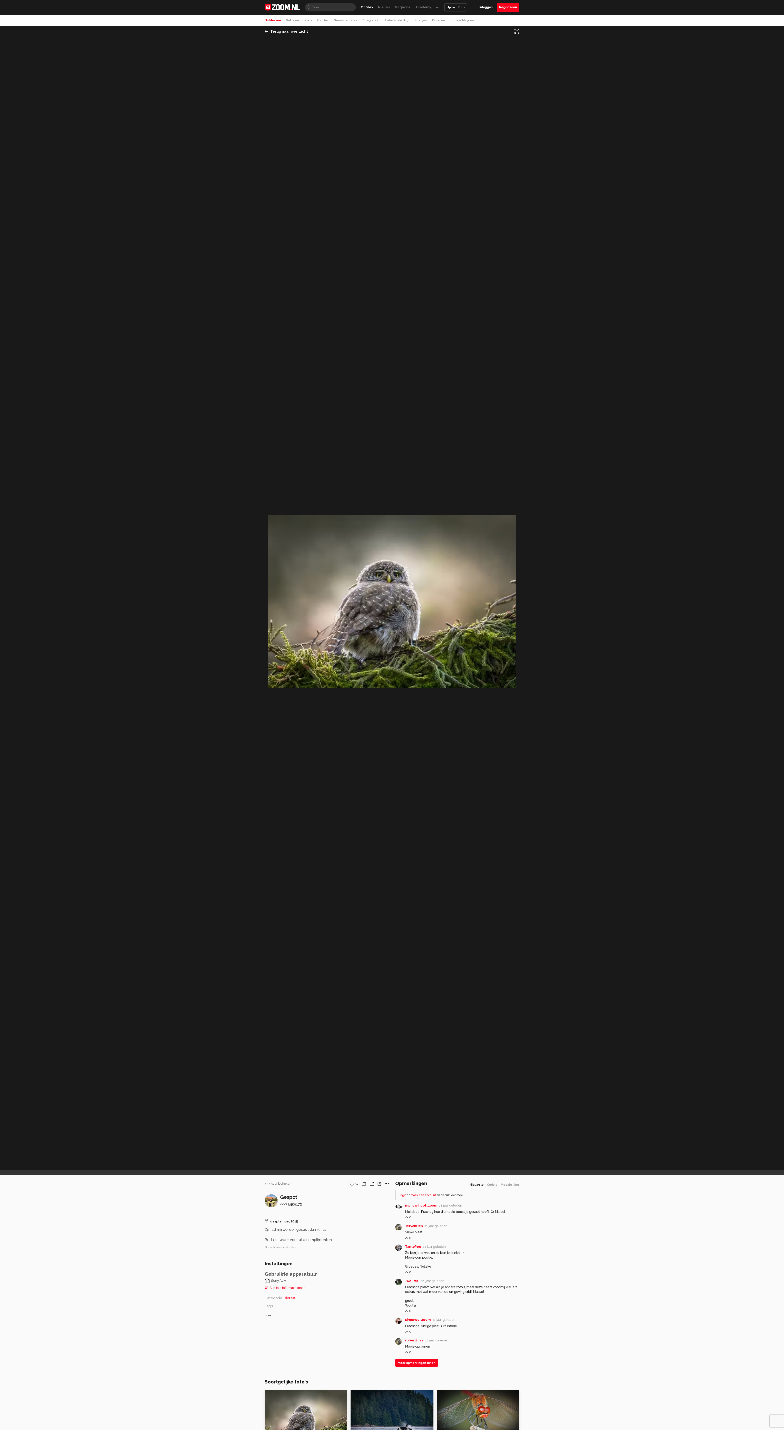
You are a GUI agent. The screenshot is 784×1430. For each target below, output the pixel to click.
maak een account (423, 1195)
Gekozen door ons (299, 20)
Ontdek (367, 7)
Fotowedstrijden (462, 20)
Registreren (508, 7)
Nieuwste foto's (345, 20)
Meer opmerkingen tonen (416, 1362)
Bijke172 (295, 1204)
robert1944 (414, 1340)
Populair (323, 20)
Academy (423, 7)
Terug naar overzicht (289, 31)
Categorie (280, 1298)
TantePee (413, 1247)
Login (402, 1195)
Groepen (438, 20)
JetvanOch (414, 1226)
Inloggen (486, 7)
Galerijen (420, 20)
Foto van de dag (397, 20)
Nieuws (384, 7)
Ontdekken (273, 20)
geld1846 (280, 1395)
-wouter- (412, 1281)
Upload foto (455, 7)
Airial (363, 1395)
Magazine (403, 7)
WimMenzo (454, 1395)
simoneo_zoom (418, 1320)
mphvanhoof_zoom (421, 1205)
